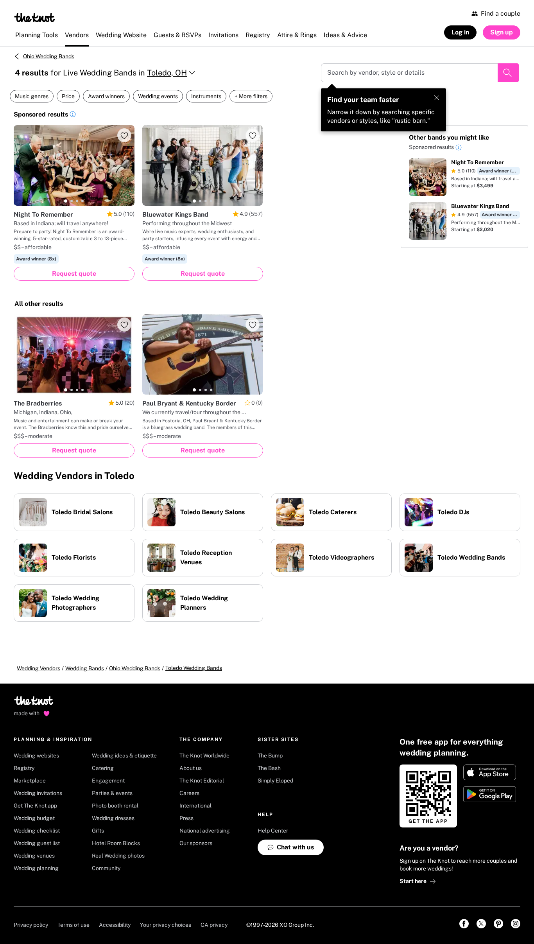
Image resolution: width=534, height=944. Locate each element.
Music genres (31, 96)
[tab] (65, 201)
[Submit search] (508, 72)
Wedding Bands (84, 668)
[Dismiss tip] (437, 98)
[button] (73, 115)
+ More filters (251, 96)
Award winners (106, 96)
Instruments (206, 96)
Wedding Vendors (38, 668)
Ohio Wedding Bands (48, 56)
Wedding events (158, 96)
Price (68, 96)
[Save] (124, 135)
